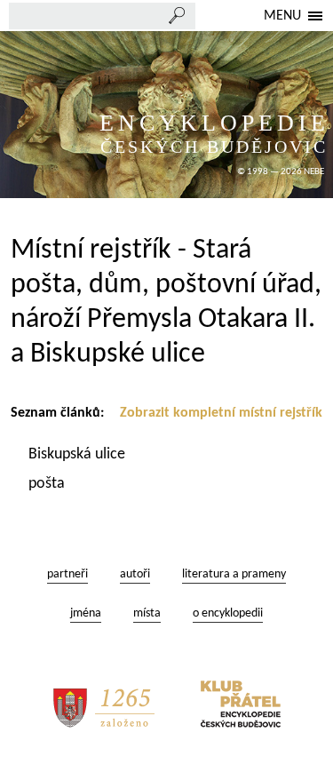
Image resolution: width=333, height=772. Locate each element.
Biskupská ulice (78, 454)
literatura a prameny (234, 574)
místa (147, 613)
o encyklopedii (228, 613)
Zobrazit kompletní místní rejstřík (221, 413)
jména (85, 613)
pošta (48, 483)
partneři (67, 574)
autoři (135, 574)
